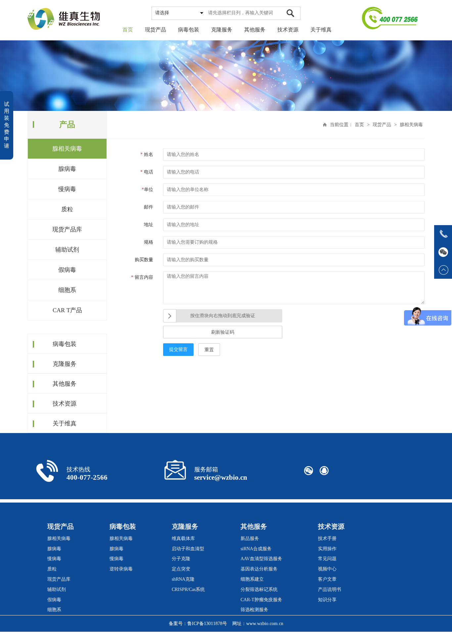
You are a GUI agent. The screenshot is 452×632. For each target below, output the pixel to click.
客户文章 (327, 579)
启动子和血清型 (188, 548)
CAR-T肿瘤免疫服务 (261, 599)
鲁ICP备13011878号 (207, 623)
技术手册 (327, 538)
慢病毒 (67, 189)
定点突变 (181, 568)
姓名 (146, 154)
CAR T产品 (67, 310)
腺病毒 (67, 169)
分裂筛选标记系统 (259, 589)
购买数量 (144, 259)
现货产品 (155, 29)
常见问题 (327, 558)
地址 (148, 224)
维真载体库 (183, 538)
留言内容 (142, 277)
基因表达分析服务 (259, 568)
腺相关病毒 (67, 148)
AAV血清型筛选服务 (261, 558)
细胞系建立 (252, 579)
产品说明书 (329, 589)
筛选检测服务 (254, 609)
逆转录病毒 (121, 568)
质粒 (67, 209)
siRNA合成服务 (256, 548)
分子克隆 (181, 558)
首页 (127, 29)
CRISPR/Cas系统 (188, 589)
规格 (148, 242)
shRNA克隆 (183, 579)
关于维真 (321, 29)
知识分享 (327, 599)
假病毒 (67, 270)
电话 (146, 172)
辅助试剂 (67, 249)
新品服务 (250, 538)
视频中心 (327, 568)
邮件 (148, 207)
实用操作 (327, 548)
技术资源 (287, 29)
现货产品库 (67, 229)
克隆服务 (221, 29)
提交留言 (178, 349)
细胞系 (67, 290)
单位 (147, 189)
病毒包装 (188, 29)
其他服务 (254, 29)
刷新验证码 (222, 332)
